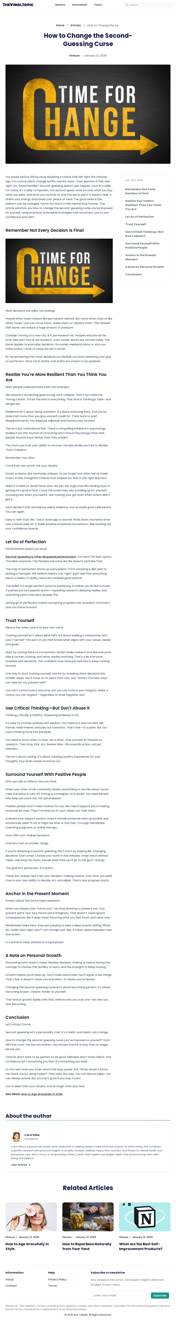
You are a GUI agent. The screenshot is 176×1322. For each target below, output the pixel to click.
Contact (11, 1286)
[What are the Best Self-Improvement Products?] (144, 1216)
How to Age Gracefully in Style (41, 1094)
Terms (52, 1286)
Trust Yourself (135, 224)
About (10, 1279)
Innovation (79, 5)
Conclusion (133, 274)
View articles (19, 1165)
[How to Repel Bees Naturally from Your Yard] (88, 1216)
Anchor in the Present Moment (140, 257)
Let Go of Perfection (139, 217)
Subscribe (160, 1295)
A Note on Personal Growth (144, 267)
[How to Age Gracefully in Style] (31, 1216)
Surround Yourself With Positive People (142, 246)
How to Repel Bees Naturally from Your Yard (87, 1246)
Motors (60, 5)
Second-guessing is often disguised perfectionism (41, 557)
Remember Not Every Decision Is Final (140, 191)
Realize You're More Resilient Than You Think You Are (143, 205)
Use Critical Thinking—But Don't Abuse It (144, 234)
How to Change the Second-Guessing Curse (103, 25)
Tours (98, 5)
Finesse (74, 56)
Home (60, 25)
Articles (75, 25)
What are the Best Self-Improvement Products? (140, 1246)
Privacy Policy (57, 1279)
